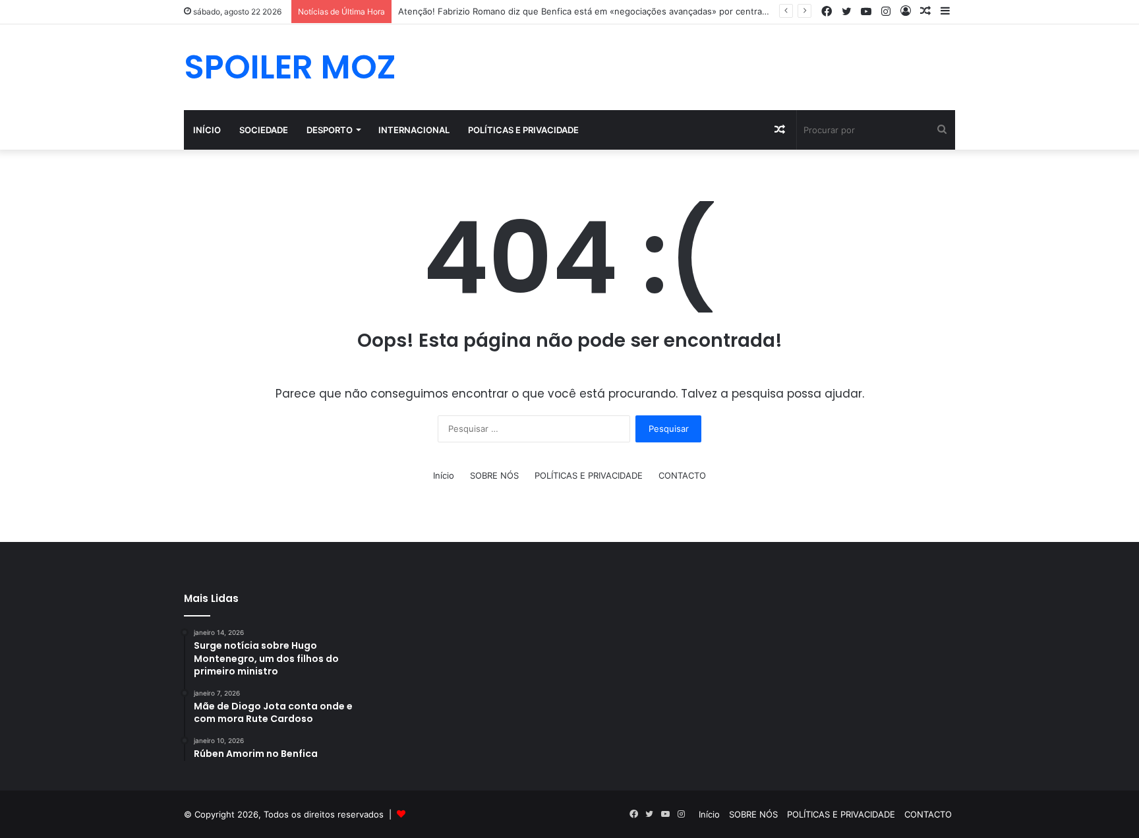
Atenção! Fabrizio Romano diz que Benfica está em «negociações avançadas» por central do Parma (601, 11)
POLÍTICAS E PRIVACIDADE (523, 130)
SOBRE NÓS (494, 475)
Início (207, 130)
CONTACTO (682, 475)
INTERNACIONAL (414, 130)
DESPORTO (330, 130)
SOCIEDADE (263, 130)
